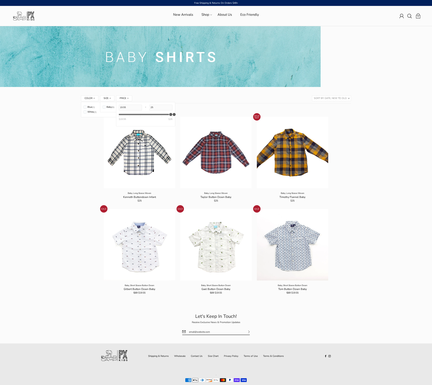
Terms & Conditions (273, 356)
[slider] (174, 114)
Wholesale (179, 356)
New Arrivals (183, 14)
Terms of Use (251, 356)
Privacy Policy (231, 356)
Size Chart (213, 356)
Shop (205, 14)
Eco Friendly (249, 14)
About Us (225, 14)
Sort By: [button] (330, 98)
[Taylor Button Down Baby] (216, 152)
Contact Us (196, 356)
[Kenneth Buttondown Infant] (139, 152)
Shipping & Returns (158, 356)
